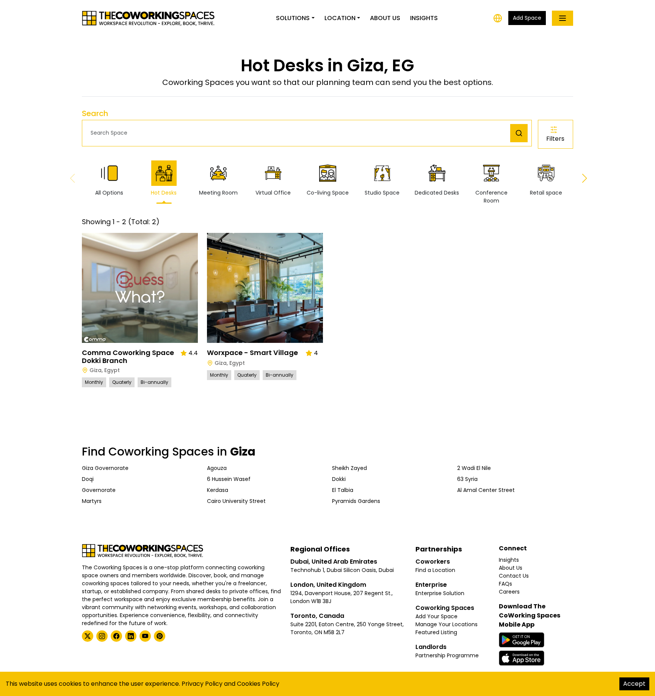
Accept (634, 683)
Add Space (527, 18)
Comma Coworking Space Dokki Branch (128, 357)
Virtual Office (273, 192)
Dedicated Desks (437, 192)
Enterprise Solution (439, 593)
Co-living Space (328, 192)
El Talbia (342, 490)
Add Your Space (436, 616)
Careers (509, 591)
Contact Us (514, 576)
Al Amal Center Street (486, 490)
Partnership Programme (447, 655)
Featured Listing (436, 632)
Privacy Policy (202, 683)
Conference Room (491, 196)
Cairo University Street (236, 501)
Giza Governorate (105, 468)
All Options (109, 192)
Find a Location (435, 570)
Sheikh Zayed (349, 468)
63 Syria (467, 479)
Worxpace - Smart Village (252, 352)
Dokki (339, 479)
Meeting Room (218, 192)
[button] (298, 133)
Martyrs (92, 501)
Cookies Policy (258, 683)
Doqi (88, 479)
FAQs (505, 584)
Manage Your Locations (446, 624)
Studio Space (382, 192)
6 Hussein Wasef (229, 479)
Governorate (99, 490)
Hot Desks (164, 192)
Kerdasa (217, 490)
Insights (424, 18)
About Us (385, 18)
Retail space (546, 192)
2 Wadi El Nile (474, 468)
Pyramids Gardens (356, 501)
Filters (555, 138)
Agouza (217, 468)
